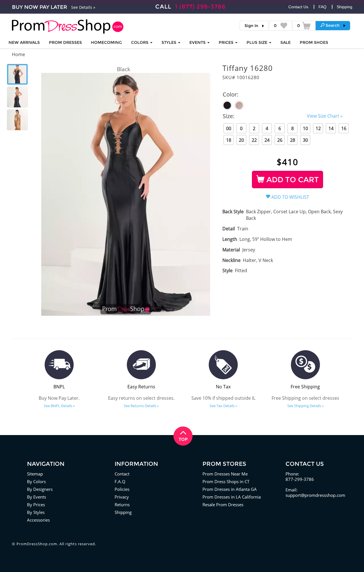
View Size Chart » (325, 116)
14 (331, 128)
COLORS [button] (140, 42)
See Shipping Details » (305, 405)
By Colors (36, 481)
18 (228, 140)
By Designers (40, 489)
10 (305, 128)
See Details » (83, 7)
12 (318, 128)
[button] (332, 25)
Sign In (251, 25)
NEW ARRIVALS (24, 42)
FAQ (322, 7)
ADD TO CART (291, 179)
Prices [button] (227, 42)
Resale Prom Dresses (222, 504)
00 (228, 128)
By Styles (36, 512)
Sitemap (35, 474)
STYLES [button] (169, 42)
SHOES (314, 42)
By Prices (36, 504)
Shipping (344, 7)
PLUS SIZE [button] (257, 42)
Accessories (38, 520)
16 (343, 128)
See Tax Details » (223, 405)
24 (267, 140)
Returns (122, 504)
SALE (285, 42)
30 (305, 140)
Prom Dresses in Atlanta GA (229, 489)
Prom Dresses (65, 42)
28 (292, 140)
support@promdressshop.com (315, 495)
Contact (122, 474)
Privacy (122, 497)
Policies (122, 489)
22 (254, 140)
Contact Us (298, 7)
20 (241, 140)
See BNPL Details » (59, 405)
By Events (36, 497)
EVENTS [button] (198, 42)
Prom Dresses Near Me (225, 474)
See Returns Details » (141, 405)
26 (279, 140)
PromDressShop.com (36, 543)
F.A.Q (120, 481)
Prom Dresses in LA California (231, 497)
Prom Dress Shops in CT (225, 481)
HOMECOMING (106, 42)
